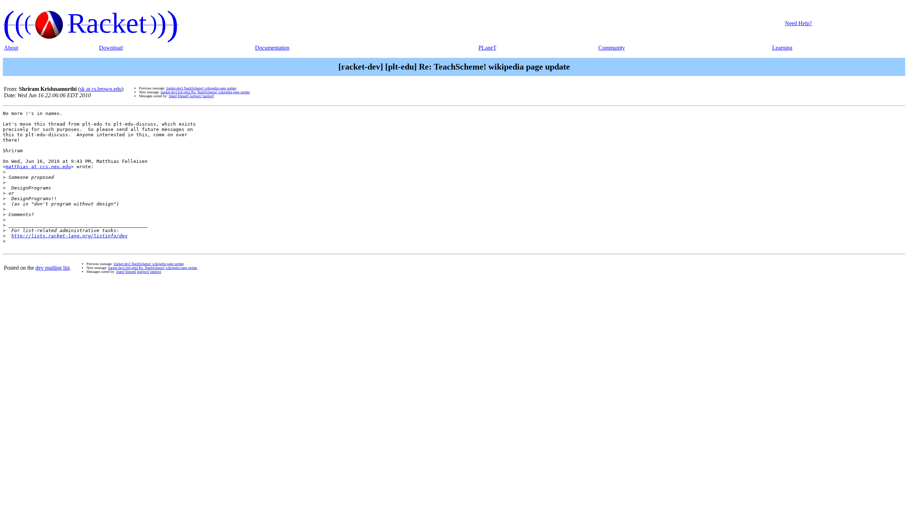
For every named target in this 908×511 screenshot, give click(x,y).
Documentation (272, 48)
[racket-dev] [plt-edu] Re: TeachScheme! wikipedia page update (205, 92)
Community (611, 48)
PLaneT (487, 48)
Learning (782, 48)
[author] (208, 96)
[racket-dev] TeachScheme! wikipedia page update (201, 88)
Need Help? (798, 23)
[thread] (183, 96)
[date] (173, 96)
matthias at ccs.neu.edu (38, 166)
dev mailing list (52, 268)
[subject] (195, 96)
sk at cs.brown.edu (101, 89)
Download (111, 48)
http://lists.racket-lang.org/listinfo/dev (69, 235)
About (11, 48)
